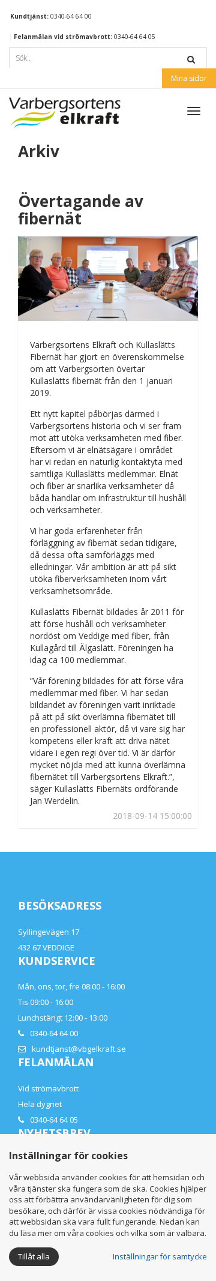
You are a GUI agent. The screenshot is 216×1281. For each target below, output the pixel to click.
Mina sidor (189, 78)
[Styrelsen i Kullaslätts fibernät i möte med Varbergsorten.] (108, 278)
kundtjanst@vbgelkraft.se (79, 1048)
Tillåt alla (34, 1256)
